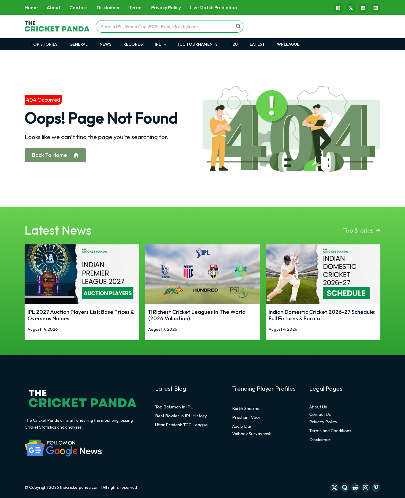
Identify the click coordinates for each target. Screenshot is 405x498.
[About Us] (318, 406)
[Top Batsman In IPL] (174, 406)
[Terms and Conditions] (330, 430)
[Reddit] (363, 8)
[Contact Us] (320, 414)
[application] (163, 44)
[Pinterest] (375, 8)
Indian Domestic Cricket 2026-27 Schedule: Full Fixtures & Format (322, 315)
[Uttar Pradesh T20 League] (181, 424)
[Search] (239, 26)
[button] (361, 230)
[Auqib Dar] (242, 426)
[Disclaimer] (320, 439)
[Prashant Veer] (246, 417)
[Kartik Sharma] (245, 408)
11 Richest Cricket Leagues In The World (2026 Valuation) (196, 315)
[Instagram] (338, 8)
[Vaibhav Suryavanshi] (252, 433)
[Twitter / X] (350, 8)
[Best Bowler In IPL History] (181, 415)
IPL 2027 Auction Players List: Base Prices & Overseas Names (81, 315)
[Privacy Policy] (323, 421)
